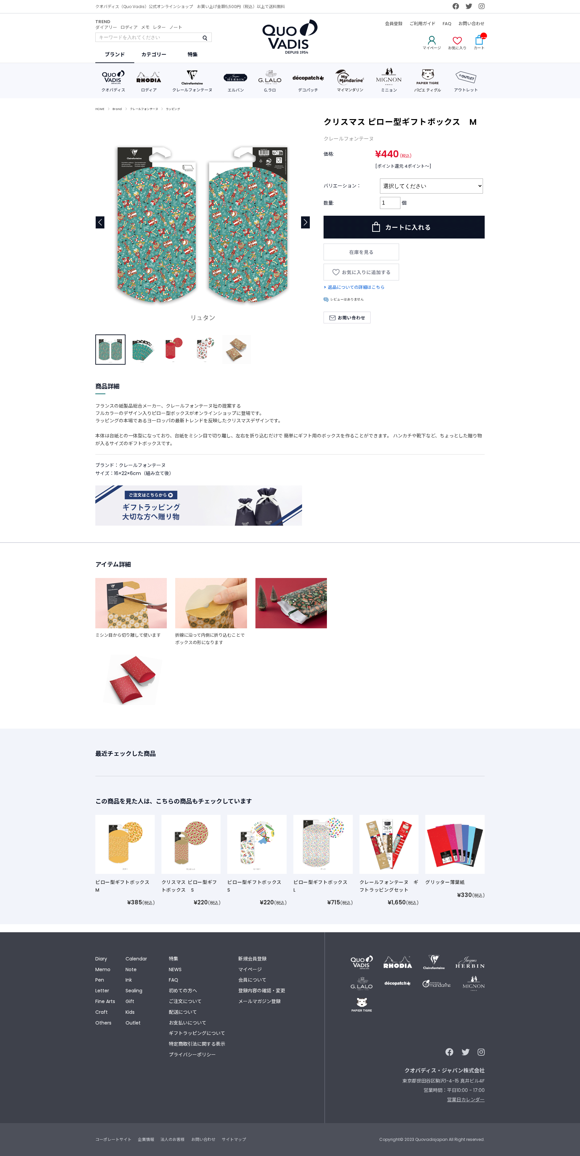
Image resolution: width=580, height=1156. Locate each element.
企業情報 (146, 1139)
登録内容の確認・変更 (261, 990)
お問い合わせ (471, 23)
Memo (102, 969)
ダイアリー (106, 27)
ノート (175, 27)
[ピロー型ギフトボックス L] (323, 844)
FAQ (447, 23)
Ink (129, 980)
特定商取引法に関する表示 (197, 1044)
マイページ (250, 969)
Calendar (136, 958)
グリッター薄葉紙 (445, 882)
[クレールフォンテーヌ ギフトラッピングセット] (389, 844)
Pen (99, 980)
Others (103, 1022)
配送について (183, 1012)
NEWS (175, 969)
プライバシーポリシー (192, 1054)
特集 (173, 958)
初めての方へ (183, 990)
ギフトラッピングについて (197, 1033)
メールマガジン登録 (259, 1001)
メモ (145, 27)
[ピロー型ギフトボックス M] (125, 844)
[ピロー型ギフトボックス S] (257, 844)
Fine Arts (105, 1001)
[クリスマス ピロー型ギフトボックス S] (191, 844)
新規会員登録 (252, 958)
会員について (252, 980)
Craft (101, 1012)
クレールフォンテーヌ (144, 109)
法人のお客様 (172, 1139)
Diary (101, 958)
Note (131, 969)
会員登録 (393, 23)
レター (159, 27)
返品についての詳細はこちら (356, 287)
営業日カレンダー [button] (466, 1099)
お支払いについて (187, 1022)
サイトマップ (234, 1139)
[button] (305, 222)
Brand (117, 109)
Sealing (134, 990)
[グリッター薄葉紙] (455, 844)
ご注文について (185, 1001)
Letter (102, 990)
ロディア (129, 27)
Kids (130, 1012)
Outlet (133, 1022)
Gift (130, 1001)
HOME (100, 109)
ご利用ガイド (422, 23)
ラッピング (173, 109)
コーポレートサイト (113, 1139)
